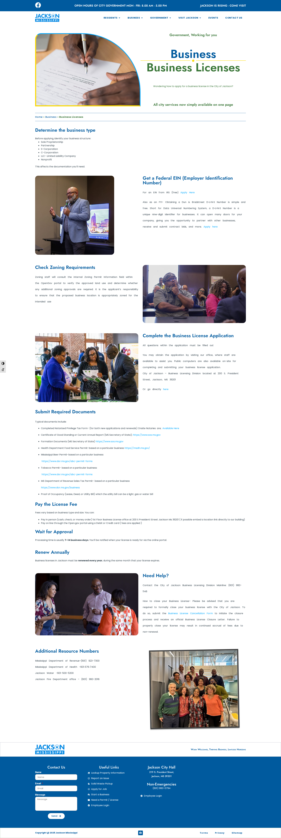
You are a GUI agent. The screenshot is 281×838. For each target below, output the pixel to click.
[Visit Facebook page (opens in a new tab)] (38, 5)
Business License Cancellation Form (190, 613)
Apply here (211, 226)
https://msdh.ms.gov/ (137, 448)
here (165, 389)
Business (51, 117)
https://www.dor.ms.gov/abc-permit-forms (67, 461)
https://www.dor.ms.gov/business (60, 487)
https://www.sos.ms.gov (147, 435)
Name (38, 772)
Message (40, 795)
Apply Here (187, 192)
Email (38, 783)
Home (39, 117)
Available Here (170, 428)
